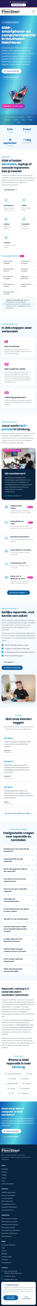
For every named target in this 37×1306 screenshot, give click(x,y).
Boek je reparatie (12, 1131)
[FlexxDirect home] (10, 11)
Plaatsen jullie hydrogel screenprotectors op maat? (15, 950)
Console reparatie (7, 1198)
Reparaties (5, 1169)
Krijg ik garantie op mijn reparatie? (13, 860)
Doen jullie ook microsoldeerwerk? (11, 900)
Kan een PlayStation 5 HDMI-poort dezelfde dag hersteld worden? (15, 928)
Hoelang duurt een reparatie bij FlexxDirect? (16, 850)
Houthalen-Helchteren (15, 1074)
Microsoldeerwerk (7, 1201)
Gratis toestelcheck (8, 1183)
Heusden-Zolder (13, 1083)
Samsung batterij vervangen (8, 293)
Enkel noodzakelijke (26, 1297)
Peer (12, 1093)
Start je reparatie (12, 71)
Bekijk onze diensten (11, 77)
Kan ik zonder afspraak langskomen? (13, 960)
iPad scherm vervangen (24, 270)
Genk (30, 1074)
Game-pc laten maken (8, 1195)
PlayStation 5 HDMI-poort (25, 277)
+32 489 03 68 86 (12, 1137)
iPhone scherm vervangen (7, 262)
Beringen (25, 1078)
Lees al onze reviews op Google (18, 813)
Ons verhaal (8, 662)
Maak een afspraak (13, 668)
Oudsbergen (25, 1093)
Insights (4, 1175)
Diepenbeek (26, 1088)
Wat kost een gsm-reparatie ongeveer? (15, 890)
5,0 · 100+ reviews (17, 106)
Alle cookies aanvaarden (11, 1297)
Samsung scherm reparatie (8, 270)
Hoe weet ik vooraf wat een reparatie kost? (15, 880)
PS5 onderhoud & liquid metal (11, 1230)
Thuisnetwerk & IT (7, 1210)
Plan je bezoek (17, 5)
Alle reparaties (9, 190)
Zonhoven (28, 1083)
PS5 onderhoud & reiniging (8, 277)
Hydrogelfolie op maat (8, 1204)
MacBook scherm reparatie (26, 285)
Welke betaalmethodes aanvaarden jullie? (13, 970)
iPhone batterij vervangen (25, 262)
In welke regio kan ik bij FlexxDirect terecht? (13, 940)
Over (3, 1181)
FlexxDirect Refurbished (9, 1207)
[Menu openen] (33, 11)
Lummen (12, 1088)
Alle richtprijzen (6, 1236)
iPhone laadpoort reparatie (8, 285)
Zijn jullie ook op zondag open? (16, 919)
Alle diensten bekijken (17, 593)
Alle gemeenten (6, 1262)
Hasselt (13, 1078)
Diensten (4, 1172)
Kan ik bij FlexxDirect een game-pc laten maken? (17, 910)
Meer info (18, 1301)
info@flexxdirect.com (10, 1279)
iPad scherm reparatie (8, 1227)
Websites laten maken (8, 1192)
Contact (4, 1178)
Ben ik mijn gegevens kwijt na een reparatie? (15, 870)
